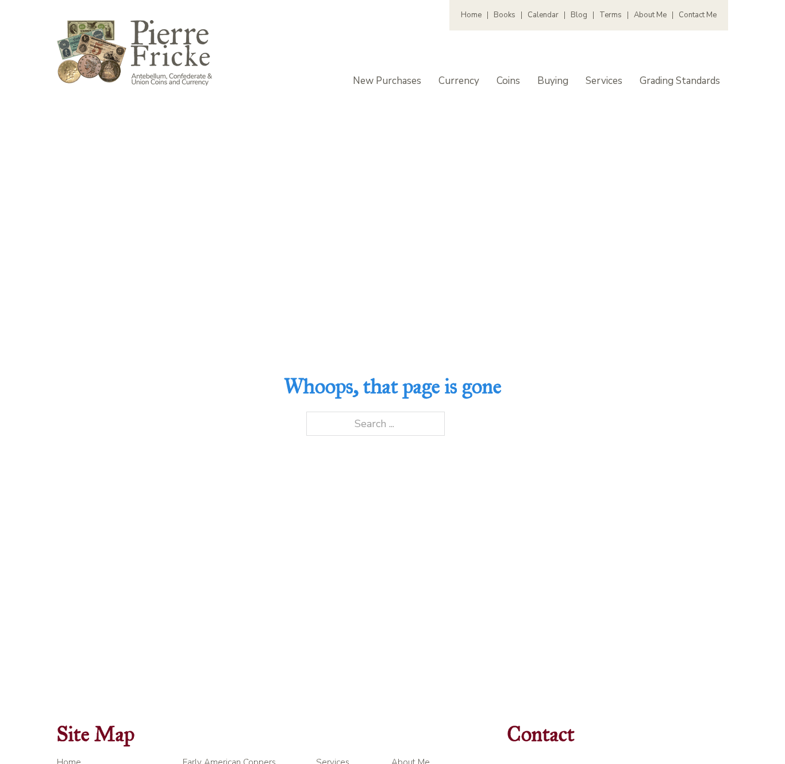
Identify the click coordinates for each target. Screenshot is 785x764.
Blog (579, 15)
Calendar (543, 15)
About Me (650, 15)
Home (471, 15)
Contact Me (698, 15)
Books (504, 15)
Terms (610, 15)
